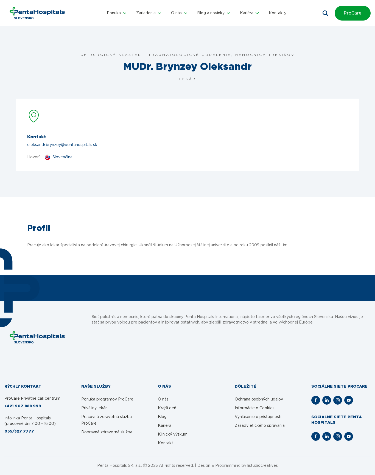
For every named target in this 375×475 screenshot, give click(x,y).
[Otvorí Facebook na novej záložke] (315, 400)
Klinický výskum (173, 434)
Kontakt (165, 443)
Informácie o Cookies (255, 408)
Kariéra (164, 426)
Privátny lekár (94, 408)
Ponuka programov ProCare (107, 399)
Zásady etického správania (260, 426)
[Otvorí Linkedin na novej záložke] (326, 400)
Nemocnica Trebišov (265, 54)
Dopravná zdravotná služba (106, 432)
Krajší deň (167, 408)
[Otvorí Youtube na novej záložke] (348, 400)
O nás (163, 399)
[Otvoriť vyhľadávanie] (325, 13)
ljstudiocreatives (262, 466)
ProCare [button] (353, 13)
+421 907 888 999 (22, 406)
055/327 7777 (19, 431)
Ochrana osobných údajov (259, 399)
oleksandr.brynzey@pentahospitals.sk (62, 145)
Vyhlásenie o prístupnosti (258, 417)
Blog (162, 417)
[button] (116, 13)
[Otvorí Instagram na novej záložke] (337, 400)
